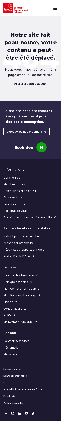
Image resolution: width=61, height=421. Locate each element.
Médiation (10, 354)
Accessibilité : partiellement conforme (23, 389)
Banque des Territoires (18, 275)
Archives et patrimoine (18, 243)
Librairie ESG (11, 177)
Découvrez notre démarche (26, 131)
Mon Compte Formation (19, 288)
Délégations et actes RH (19, 191)
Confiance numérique (18, 204)
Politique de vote (15, 210)
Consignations (12, 308)
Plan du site (9, 396)
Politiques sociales (15, 282)
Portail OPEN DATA (16, 256)
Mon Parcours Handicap (19, 295)
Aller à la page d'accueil (30, 83)
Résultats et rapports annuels (23, 249)
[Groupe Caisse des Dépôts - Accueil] (15, 8)
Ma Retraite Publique (18, 322)
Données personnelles (15, 375)
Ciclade (8, 302)
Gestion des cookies (13, 403)
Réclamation (12, 347)
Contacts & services (16, 341)
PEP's (7, 315)
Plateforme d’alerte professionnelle (27, 217)
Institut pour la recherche (21, 236)
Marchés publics (14, 184)
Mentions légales (12, 369)
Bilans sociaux (12, 197)
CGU (5, 382)
